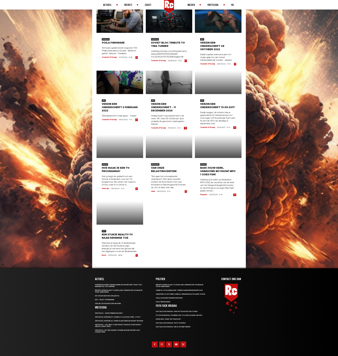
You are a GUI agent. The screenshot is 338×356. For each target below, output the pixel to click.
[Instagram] (162, 344)
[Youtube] (176, 344)
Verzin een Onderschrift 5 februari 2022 (120, 107)
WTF (104, 231)
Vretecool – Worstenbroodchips (109, 313)
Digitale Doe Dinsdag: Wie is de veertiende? (173, 327)
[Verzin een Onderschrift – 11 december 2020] (169, 82)
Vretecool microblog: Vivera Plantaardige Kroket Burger (119, 321)
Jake (153, 191)
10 (185, 128)
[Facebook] (155, 344)
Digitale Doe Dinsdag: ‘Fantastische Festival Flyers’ (177, 311)
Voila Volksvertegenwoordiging (169, 298)
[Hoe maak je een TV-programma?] (120, 146)
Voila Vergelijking (163, 302)
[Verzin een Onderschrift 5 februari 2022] (120, 82)
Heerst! (104, 164)
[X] (169, 344)
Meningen (155, 164)
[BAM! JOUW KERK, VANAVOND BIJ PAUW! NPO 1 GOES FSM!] (218, 146)
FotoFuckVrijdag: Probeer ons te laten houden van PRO (179, 315)
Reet (104, 255)
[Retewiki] (183, 344)
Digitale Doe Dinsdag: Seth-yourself (171, 323)
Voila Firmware (113, 42)
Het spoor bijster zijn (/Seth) (107, 296)
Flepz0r (203, 195)
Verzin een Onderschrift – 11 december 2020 (163, 107)
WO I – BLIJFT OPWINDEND (104, 300)
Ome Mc (105, 188)
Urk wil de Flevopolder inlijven (108, 303)
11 (136, 120)
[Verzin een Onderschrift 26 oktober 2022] (218, 21)
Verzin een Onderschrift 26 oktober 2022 (212, 46)
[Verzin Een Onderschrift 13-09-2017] (218, 82)
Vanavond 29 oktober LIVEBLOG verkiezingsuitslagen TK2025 (180, 294)
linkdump (105, 39)
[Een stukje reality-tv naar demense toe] (120, 213)
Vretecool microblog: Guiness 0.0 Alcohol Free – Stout (118, 317)
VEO (202, 39)
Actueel (203, 164)
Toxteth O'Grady (109, 57)
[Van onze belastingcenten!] (169, 146)
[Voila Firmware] (120, 21)
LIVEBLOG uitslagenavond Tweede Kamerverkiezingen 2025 (179, 290)
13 (235, 127)
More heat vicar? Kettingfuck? (168, 319)
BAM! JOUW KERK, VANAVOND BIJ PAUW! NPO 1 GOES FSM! (218, 171)
